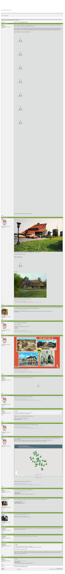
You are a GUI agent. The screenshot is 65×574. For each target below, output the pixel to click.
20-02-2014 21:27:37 (4, 526)
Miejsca (18, 566)
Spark (2, 489)
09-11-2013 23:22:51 (4, 423)
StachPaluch (3, 543)
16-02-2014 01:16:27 (4, 497)
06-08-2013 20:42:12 (4, 23)
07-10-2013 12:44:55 (4, 395)
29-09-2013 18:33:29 (4, 375)
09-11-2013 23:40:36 (4, 436)
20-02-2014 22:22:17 (4, 534)
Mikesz (16, 271)
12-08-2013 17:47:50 (4, 335)
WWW (2, 414)
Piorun (2, 307)
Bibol (2, 322)
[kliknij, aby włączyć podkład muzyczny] (4, 572)
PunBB (61, 568)
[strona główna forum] (6, 9)
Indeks (15, 566)
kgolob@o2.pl (3, 528)
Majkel (2, 377)
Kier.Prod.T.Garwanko (5, 499)
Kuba (2, 410)
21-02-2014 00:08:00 (4, 542)
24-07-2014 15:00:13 (4, 557)
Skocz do (2, 568)
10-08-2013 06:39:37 (4, 217)
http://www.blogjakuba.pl (17, 419)
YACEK (2, 514)
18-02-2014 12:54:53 (4, 512)
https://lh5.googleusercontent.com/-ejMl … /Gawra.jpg (24, 412)
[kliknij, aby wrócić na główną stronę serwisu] (11, 3)
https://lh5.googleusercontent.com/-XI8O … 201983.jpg (24, 546)
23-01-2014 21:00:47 (4, 488)
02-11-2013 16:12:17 (4, 408)
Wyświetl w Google (38, 477)
